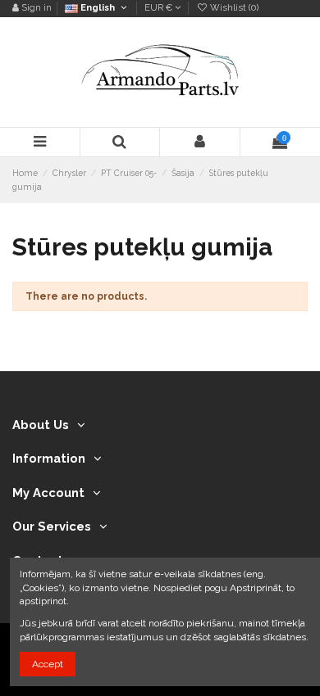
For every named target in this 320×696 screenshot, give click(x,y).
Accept (47, 664)
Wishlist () (233, 7)
